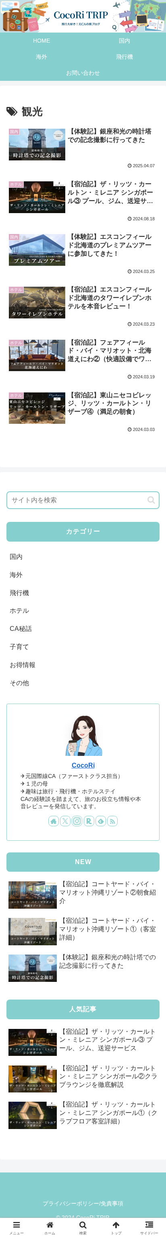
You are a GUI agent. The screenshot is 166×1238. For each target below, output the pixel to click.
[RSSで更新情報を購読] (112, 821)
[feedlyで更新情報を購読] (100, 821)
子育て (19, 646)
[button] (151, 500)
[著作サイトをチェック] (53, 821)
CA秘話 (21, 628)
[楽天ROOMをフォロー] (89, 821)
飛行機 (19, 592)
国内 (16, 556)
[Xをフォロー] (65, 821)
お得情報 (22, 664)
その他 (19, 683)
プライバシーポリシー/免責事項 (83, 1203)
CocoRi (83, 765)
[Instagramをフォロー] (77, 821)
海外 (16, 574)
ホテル (19, 610)
